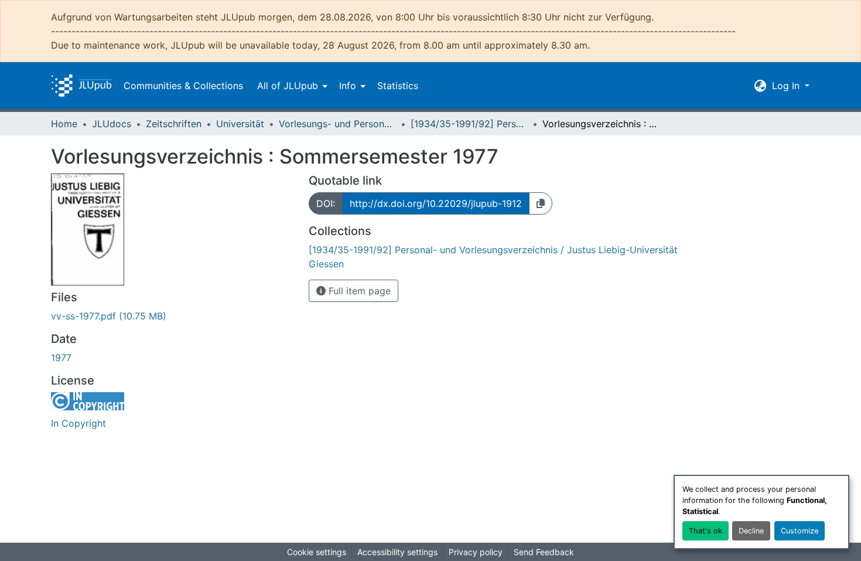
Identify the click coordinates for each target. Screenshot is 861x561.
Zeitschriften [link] (173, 124)
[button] (81, 85)
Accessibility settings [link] (397, 552)
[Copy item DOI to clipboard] (540, 203)
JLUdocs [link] (111, 124)
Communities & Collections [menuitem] (183, 85)
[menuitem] (291, 85)
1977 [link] (61, 357)
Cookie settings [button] (316, 552)
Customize (799, 530)
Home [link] (64, 124)
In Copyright (78, 423)
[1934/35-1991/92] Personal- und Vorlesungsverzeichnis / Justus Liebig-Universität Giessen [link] (469, 124)
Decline (751, 530)
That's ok (705, 530)
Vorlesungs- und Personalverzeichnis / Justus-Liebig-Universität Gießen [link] (337, 124)
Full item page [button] (358, 291)
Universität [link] (240, 124)
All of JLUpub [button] (287, 85)
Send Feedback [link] (544, 552)
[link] (173, 316)
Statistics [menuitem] (397, 85)
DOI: (325, 203)
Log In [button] (787, 85)
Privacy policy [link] (476, 552)
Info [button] (347, 85)
